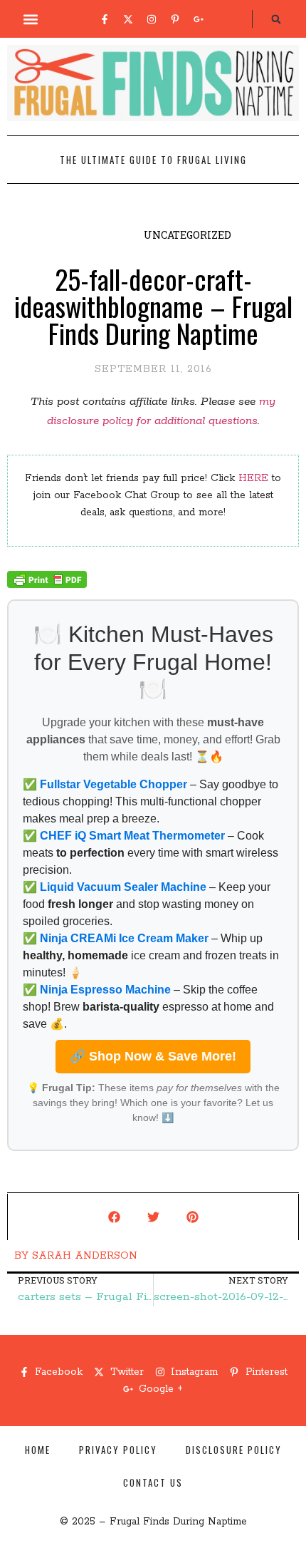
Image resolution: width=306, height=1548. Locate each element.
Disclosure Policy (234, 1450)
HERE (253, 478)
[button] (31, 19)
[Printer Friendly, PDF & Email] (47, 585)
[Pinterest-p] (175, 19)
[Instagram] (152, 19)
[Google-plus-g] (199, 19)
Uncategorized (187, 235)
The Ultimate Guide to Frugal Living (153, 160)
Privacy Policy (118, 1450)
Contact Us (153, 1482)
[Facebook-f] (105, 19)
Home (38, 1450)
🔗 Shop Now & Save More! (153, 1056)
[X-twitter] (128, 19)
